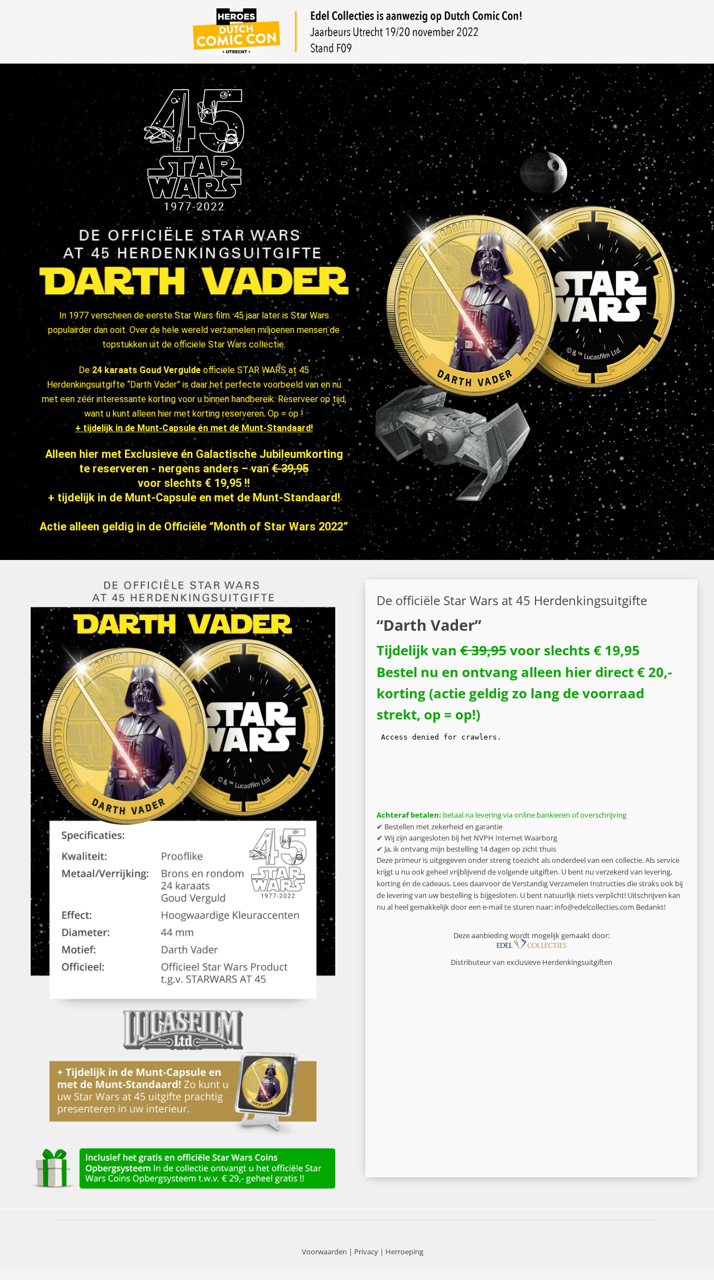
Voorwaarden (324, 1252)
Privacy (366, 1252)
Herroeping (404, 1252)
